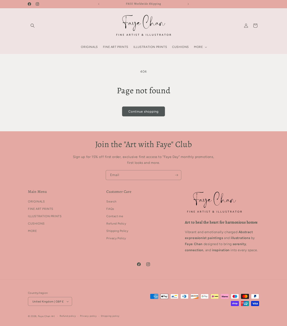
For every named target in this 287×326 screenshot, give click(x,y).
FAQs (110, 209)
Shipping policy (110, 316)
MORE (32, 231)
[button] (32, 25)
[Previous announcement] (98, 4)
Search (111, 201)
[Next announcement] (188, 4)
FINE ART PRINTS (40, 209)
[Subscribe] (176, 175)
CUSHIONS (36, 223)
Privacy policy (88, 316)
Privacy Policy (116, 238)
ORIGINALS (36, 201)
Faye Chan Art (46, 316)
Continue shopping (143, 111)
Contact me (114, 216)
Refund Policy (116, 223)
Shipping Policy (117, 231)
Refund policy (68, 316)
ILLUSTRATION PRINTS (45, 216)
